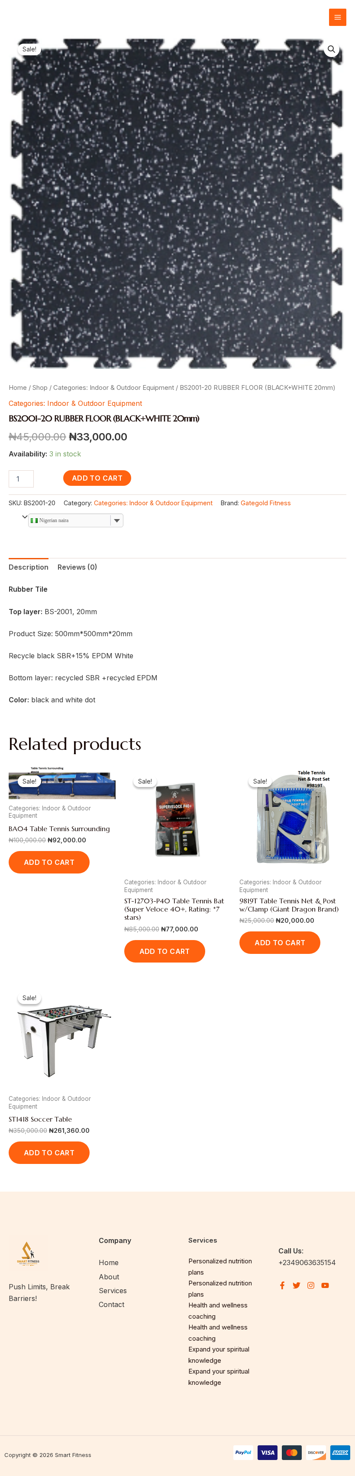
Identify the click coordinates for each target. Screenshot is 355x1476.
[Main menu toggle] (337, 17)
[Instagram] (311, 1285)
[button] (331, 49)
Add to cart (97, 478)
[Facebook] (282, 1285)
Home (18, 388)
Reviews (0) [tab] (77, 567)
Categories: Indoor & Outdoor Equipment (113, 388)
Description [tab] (28, 567)
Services (113, 1290)
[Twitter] (296, 1285)
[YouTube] (325, 1285)
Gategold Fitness (266, 503)
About (109, 1276)
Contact (111, 1304)
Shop (40, 388)
